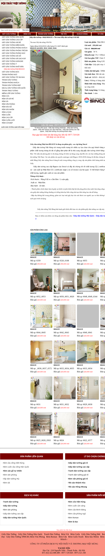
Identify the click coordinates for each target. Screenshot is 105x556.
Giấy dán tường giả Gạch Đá (14, 58)
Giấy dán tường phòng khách (14, 48)
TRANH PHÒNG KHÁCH (10, 83)
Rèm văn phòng (10, 475)
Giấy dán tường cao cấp (12, 40)
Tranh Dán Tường (52, 534)
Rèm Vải (65, 534)
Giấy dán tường (35, 37)
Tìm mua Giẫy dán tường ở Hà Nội (66, 37)
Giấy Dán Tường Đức (91, 534)
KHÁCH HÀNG (82, 34)
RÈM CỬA (27, 34)
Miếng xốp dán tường (11, 93)
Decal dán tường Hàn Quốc (14, 88)
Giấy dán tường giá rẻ (11, 42)
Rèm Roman (51, 537)
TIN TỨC (64, 34)
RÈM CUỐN (6, 115)
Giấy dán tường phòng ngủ (13, 53)
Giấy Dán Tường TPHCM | (18, 537)
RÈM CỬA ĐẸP (7, 123)
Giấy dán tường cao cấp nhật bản (49, 129)
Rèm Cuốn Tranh (75, 537)
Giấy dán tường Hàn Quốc (13, 37)
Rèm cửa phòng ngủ (77, 513)
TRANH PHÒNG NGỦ (9, 74)
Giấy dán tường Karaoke (12, 61)
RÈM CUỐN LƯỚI (8, 120)
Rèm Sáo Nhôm (91, 537)
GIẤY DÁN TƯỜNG (9, 34)
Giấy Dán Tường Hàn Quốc (30, 534)
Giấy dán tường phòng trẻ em (15, 50)
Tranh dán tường (9, 80)
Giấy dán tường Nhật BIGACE (14, 69)
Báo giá (33, 264)
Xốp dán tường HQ (11, 478)
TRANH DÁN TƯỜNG (45, 34)
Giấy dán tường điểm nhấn (13, 45)
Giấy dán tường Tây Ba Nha (13, 77)
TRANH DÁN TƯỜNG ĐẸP (11, 85)
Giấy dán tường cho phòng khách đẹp (58, 131)
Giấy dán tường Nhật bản (13, 67)
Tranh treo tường (10, 91)
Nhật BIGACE (47, 37)
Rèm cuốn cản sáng (76, 505)
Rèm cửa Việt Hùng (76, 501)
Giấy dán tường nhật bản (57, 128)
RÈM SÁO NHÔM (8, 109)
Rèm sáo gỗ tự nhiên (12, 471)
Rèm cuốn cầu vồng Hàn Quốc (16, 467)
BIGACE (33, 257)
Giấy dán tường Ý (9, 64)
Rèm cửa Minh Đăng (77, 509)
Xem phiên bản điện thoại (64, 530)
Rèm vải (6, 482)
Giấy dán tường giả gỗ (11, 56)
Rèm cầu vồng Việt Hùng (13, 463)
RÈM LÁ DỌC (7, 112)
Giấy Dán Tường (9, 534)
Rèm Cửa (63, 537)
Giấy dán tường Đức (10, 72)
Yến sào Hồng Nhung (77, 487)
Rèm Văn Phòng (37, 537)
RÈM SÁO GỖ (7, 107)
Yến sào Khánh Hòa (76, 482)
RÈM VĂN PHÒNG (8, 104)
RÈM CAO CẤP (7, 117)
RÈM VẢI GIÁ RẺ (8, 99)
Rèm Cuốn (75, 534)
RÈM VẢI (5, 101)
